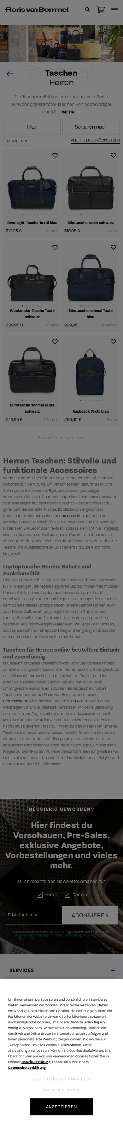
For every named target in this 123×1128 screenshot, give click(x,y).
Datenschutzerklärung (27, 1068)
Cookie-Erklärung (35, 1062)
